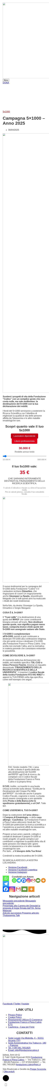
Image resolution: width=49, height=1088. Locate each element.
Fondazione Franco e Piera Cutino (22, 1058)
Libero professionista (24, 441)
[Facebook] (23, 880)
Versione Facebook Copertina (22, 870)
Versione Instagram (17, 872)
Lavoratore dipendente (24, 436)
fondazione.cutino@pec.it (28, 1064)
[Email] (38, 880)
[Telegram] (19, 880)
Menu (6, 80)
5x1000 (6, 112)
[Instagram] (28, 880)
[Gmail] (33, 880)
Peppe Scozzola (38, 1069)
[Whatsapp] (14, 880)
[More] (43, 880)
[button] (6, 1078)
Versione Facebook (17, 867)
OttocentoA (9, 1071)
